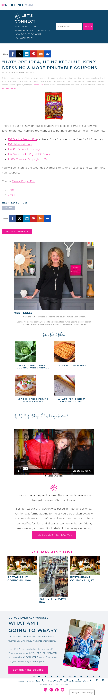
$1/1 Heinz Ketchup (20, 144)
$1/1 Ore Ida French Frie (22, 139)
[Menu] (103, 4)
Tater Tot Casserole (71, 365)
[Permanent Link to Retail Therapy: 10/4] (53, 595)
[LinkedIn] (26, 53)
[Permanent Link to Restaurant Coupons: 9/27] (85, 573)
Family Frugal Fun (23, 181)
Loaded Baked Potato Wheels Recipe (33, 400)
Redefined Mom (17, 5)
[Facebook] (12, 53)
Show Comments (16, 231)
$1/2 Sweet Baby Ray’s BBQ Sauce (29, 154)
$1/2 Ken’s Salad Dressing (24, 149)
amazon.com (37, 85)
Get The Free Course (28, 670)
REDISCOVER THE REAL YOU (54, 534)
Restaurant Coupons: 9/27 (82, 579)
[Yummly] (40, 53)
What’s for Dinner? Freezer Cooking (72, 400)
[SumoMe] (47, 53)
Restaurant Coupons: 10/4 (19, 579)
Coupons (29, 73)
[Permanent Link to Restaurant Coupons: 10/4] (22, 573)
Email (11, 194)
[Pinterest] (33, 53)
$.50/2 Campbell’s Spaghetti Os (27, 159)
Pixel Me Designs (59, 684)
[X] (19, 53)
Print (11, 189)
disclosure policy (9, 88)
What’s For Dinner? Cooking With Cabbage (33, 366)
